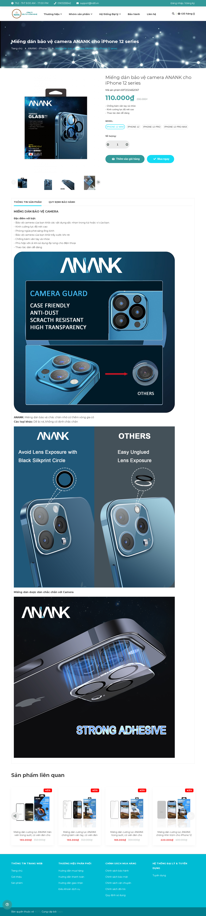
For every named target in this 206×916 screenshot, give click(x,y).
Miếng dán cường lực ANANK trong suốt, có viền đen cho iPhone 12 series (126, 835)
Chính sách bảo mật (116, 876)
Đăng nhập (177, 3)
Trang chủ (16, 870)
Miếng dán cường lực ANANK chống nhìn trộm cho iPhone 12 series (174, 835)
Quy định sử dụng (115, 895)
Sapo (60, 911)
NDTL (37, 911)
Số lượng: (111, 136)
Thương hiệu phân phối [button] (74, 863)
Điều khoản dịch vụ (69, 889)
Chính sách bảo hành (117, 870)
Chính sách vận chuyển (118, 883)
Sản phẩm (17, 883)
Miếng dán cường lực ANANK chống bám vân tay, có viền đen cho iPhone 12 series (80, 835)
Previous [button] (13, 182)
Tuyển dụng (159, 875)
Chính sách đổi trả (115, 889)
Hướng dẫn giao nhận (70, 883)
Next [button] (98, 182)
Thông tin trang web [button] (27, 863)
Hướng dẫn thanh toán (71, 876)
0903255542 (64, 3)
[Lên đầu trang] (200, 900)
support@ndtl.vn (89, 3)
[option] (22, 183)
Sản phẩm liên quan (38, 775)
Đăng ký (190, 3)
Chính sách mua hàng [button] (120, 863)
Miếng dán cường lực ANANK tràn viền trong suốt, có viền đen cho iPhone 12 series (33, 835)
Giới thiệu (16, 876)
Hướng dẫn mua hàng (70, 870)
